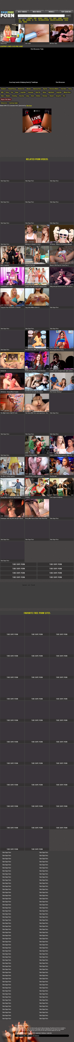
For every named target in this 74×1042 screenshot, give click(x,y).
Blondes (29, 89)
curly (27, 96)
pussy (70, 89)
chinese (46, 18)
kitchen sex (21, 89)
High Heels (51, 92)
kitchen (38, 96)
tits (64, 96)
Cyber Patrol (38, 1033)
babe (2, 96)
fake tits (38, 92)
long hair (23, 92)
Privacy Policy (23, 1035)
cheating (28, 20)
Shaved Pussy (12, 89)
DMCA (28, 1035)
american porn (37, 89)
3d (32, 20)
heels (32, 96)
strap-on (58, 96)
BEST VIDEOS (22, 12)
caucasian (30, 92)
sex (12, 92)
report (23, 284)
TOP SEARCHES (66, 12)
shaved (52, 96)
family (54, 18)
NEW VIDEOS (37, 12)
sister (20, 21)
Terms (18, 1035)
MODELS (51, 12)
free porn (63, 89)
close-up (21, 96)
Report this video (6, 99)
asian (16, 92)
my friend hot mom (44, 20)
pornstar (45, 96)
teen (50, 18)
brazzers (65, 18)
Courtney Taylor (13, 103)
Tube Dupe (29, 105)
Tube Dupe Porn (18, 564)
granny (60, 18)
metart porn (67, 92)
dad (20, 20)
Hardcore (3, 89)
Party (7, 92)
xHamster (56, 241)
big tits (45, 89)
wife (2, 92)
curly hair (59, 92)
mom (35, 18)
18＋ (36, 20)
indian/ (25, 21)
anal (23, 20)
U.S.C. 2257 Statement (34, 1035)
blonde (8, 96)
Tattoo (44, 92)
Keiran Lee (4, 103)
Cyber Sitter (49, 1033)
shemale (40, 18)
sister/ (66, 20)
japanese (29, 18)
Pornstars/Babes (54, 89)
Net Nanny (44, 1033)
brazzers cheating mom (56, 20)
